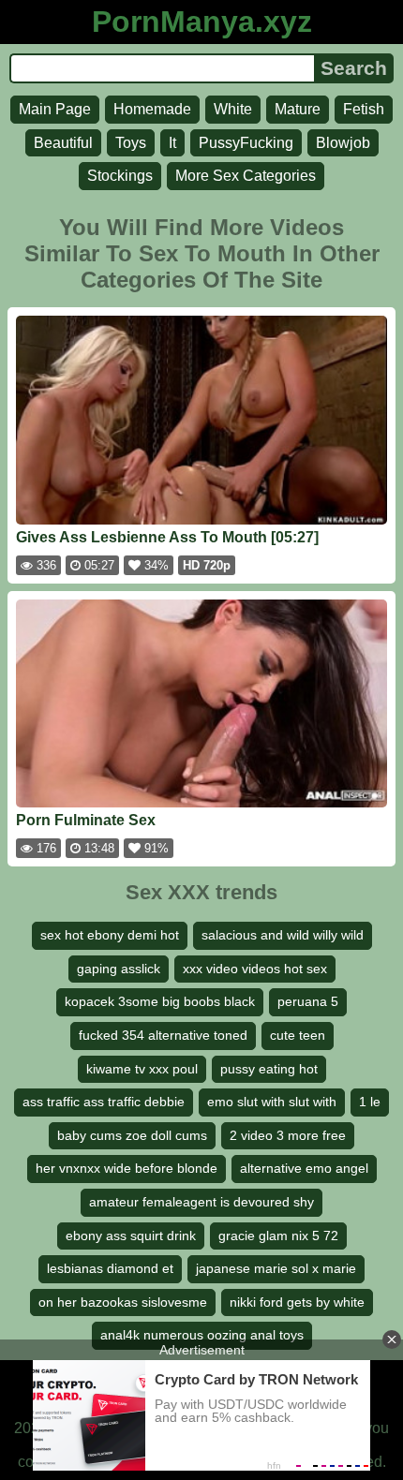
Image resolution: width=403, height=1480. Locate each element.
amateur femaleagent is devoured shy (201, 1201)
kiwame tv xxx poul (142, 1068)
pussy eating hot (269, 1068)
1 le (370, 1101)
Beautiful (63, 143)
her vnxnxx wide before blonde (126, 1168)
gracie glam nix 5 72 (278, 1235)
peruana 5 (307, 1001)
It (172, 143)
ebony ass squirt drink (131, 1235)
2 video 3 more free (288, 1135)
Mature (298, 109)
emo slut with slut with (271, 1101)
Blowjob (343, 143)
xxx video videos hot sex (255, 968)
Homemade (152, 109)
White (233, 109)
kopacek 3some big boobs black (160, 1001)
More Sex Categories (245, 176)
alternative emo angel (304, 1168)
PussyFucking (246, 143)
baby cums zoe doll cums (132, 1135)
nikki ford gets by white (297, 1302)
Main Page (55, 109)
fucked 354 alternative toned (163, 1035)
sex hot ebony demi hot (109, 934)
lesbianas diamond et (110, 1268)
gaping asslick (118, 968)
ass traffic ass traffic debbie (103, 1101)
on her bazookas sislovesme (122, 1302)
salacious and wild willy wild (283, 934)
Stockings (120, 176)
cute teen (297, 1035)
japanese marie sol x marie (276, 1268)
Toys (130, 143)
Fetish (363, 109)
